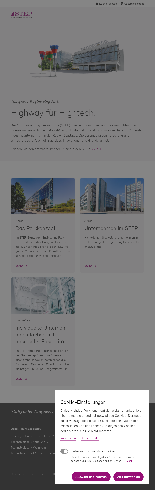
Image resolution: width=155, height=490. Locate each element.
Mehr (128, 461)
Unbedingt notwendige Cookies (93, 451)
